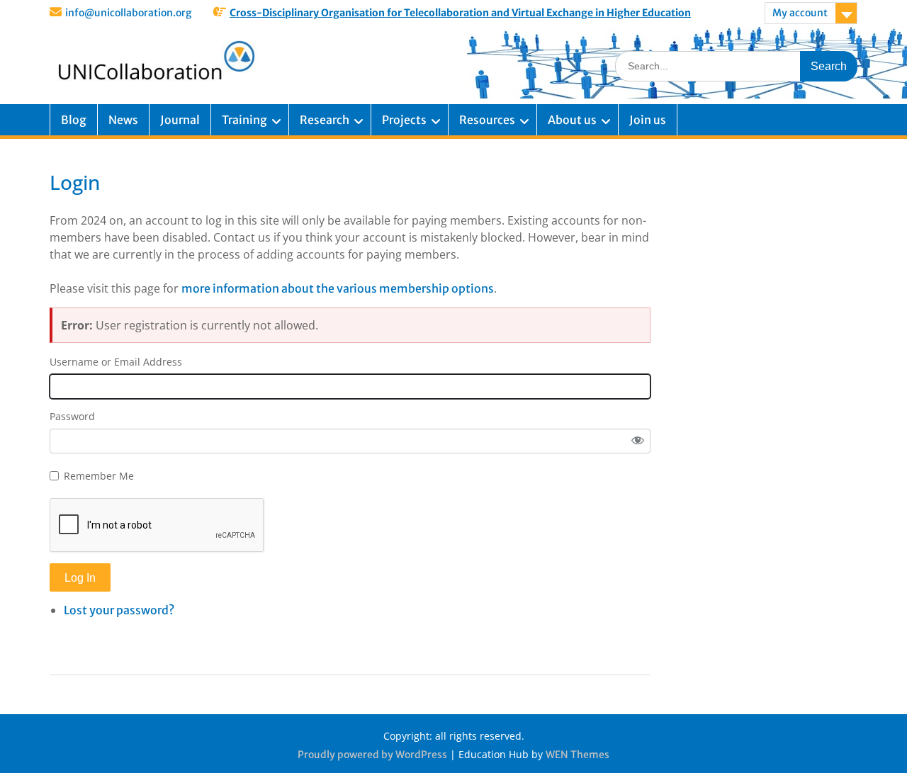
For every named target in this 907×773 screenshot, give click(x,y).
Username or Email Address (116, 361)
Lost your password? (119, 610)
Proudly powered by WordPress (372, 754)
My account (800, 12)
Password (72, 416)
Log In (80, 578)
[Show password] (637, 441)
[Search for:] (736, 65)
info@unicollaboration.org (128, 12)
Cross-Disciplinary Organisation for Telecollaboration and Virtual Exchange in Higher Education (460, 12)
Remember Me (99, 476)
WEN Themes (577, 754)
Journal (180, 120)
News (123, 120)
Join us (647, 120)
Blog (73, 120)
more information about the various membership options (337, 288)
